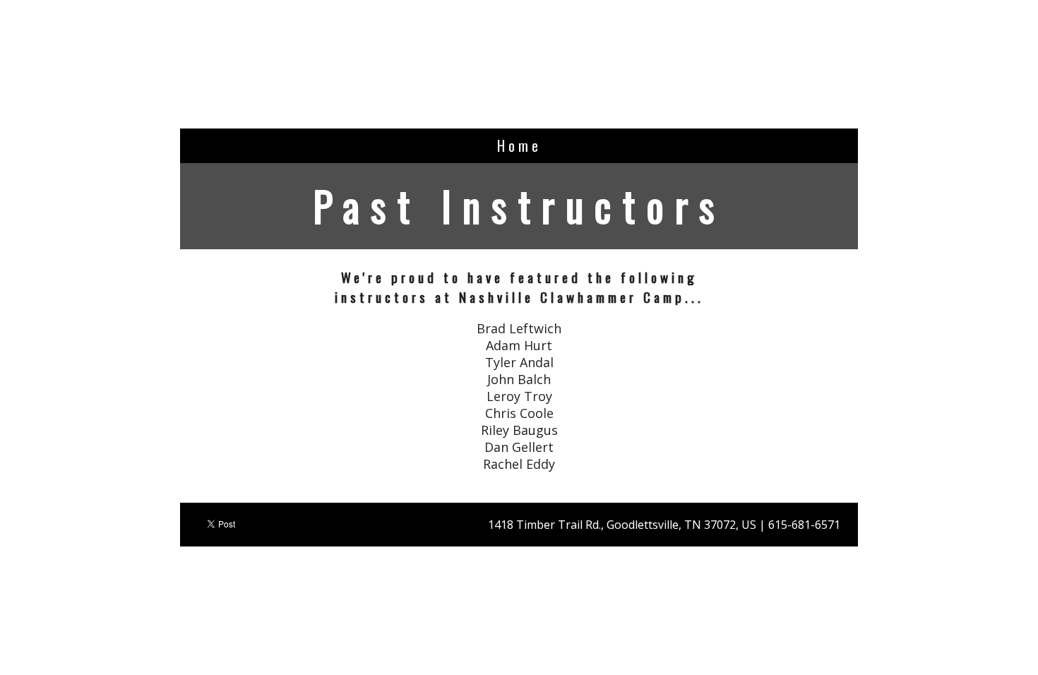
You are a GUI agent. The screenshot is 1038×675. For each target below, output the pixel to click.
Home (519, 145)
